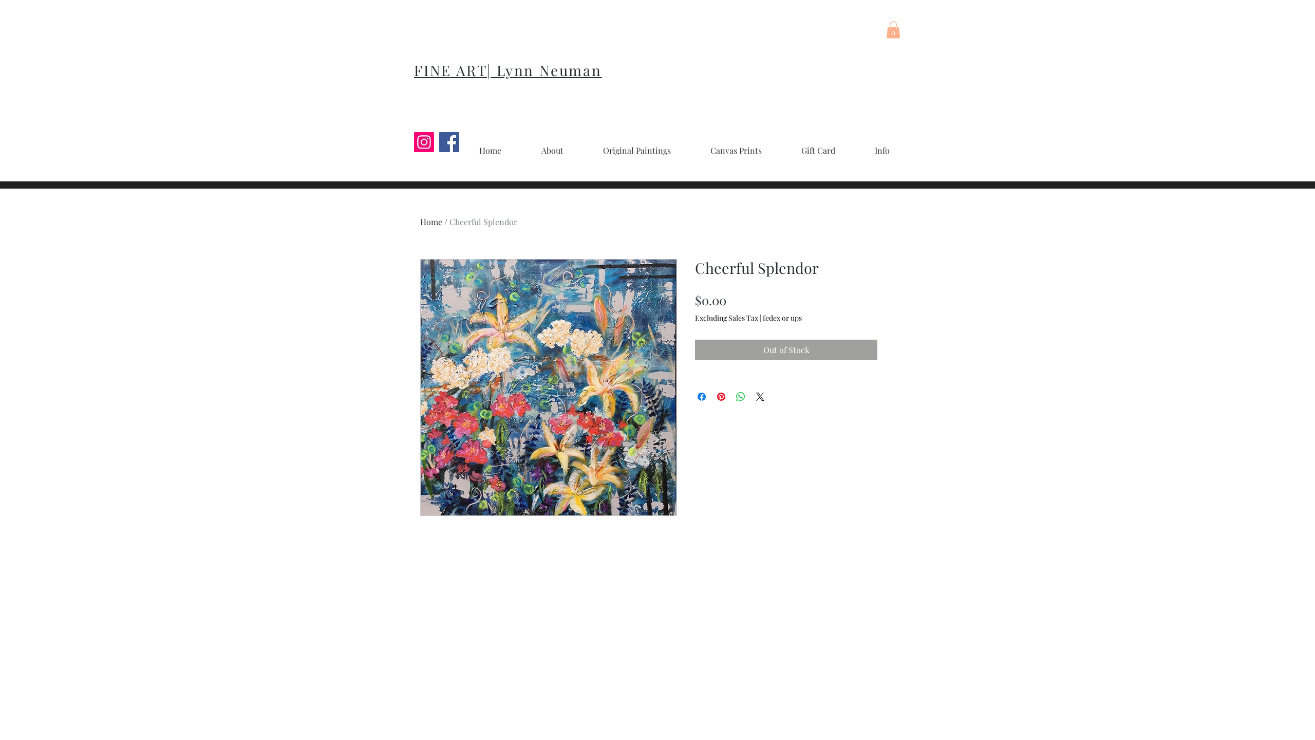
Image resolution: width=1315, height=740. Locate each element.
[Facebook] (449, 142)
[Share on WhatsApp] (741, 397)
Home (431, 221)
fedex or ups (782, 318)
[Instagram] (424, 142)
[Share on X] (760, 397)
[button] (893, 29)
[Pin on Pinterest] (721, 397)
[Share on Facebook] (702, 397)
